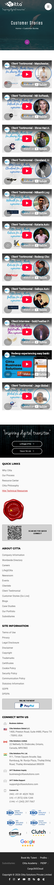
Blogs (5, 601)
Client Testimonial (11, 590)
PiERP (43, 863)
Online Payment (27, 701)
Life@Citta (26, 444)
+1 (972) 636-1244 (23, 797)
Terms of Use (9, 632)
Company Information (13, 555)
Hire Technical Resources (15, 490)
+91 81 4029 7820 (24, 794)
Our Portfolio (8, 611)
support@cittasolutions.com (23, 784)
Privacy (6, 637)
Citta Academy (29, 863)
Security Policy (9, 673)
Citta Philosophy (10, 485)
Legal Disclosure (10, 642)
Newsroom (7, 575)
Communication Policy (13, 678)
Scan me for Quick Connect (38, 532)
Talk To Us (26, 451)
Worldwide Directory (12, 560)
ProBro (43, 857)
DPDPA (6, 693)
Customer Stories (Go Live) (15, 596)
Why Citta (7, 470)
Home (18, 28)
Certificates (8, 663)
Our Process (8, 475)
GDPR (5, 688)
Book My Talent (29, 857)
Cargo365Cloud (35, 868)
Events (5, 580)
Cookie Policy (9, 668)
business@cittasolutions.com (24, 774)
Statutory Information (13, 683)
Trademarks (8, 658)
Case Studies (8, 606)
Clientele (6, 585)
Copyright (7, 653)
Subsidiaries (8, 616)
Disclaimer (7, 647)
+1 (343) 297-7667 (25, 801)
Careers (6, 565)
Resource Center (10, 480)
